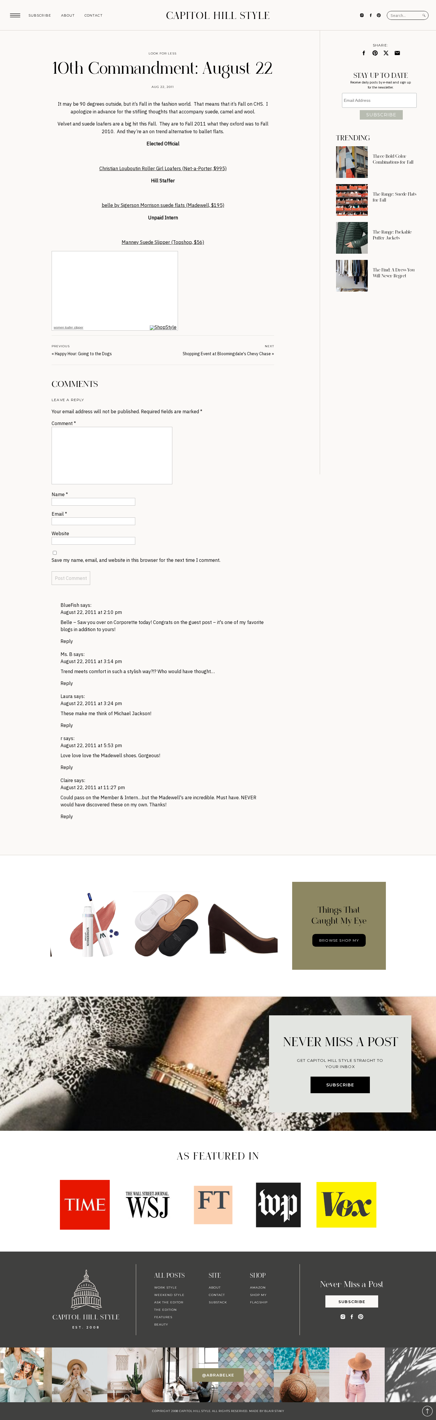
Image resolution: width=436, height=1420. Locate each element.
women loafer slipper (68, 327)
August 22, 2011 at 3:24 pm (91, 703)
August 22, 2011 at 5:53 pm (91, 745)
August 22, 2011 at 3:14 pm (91, 661)
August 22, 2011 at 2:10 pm (91, 612)
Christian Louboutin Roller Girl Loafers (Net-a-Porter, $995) (163, 168)
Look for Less (162, 53)
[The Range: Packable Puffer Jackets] (352, 238)
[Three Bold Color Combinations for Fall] (352, 162)
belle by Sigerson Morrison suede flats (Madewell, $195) (163, 205)
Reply (67, 641)
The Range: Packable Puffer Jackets (392, 235)
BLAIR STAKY (273, 1411)
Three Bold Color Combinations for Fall (393, 159)
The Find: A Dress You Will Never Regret (394, 273)
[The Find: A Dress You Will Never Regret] (352, 276)
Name (60, 494)
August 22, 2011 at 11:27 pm (93, 787)
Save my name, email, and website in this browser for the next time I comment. (136, 560)
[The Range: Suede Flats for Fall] (352, 200)
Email (59, 514)
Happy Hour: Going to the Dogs (83, 353)
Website (60, 533)
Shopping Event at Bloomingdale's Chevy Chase (227, 353)
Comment (64, 423)
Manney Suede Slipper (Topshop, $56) (163, 242)
